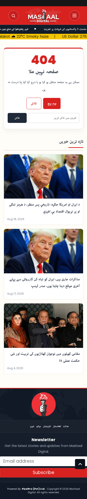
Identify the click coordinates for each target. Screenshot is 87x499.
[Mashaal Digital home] (43, 15)
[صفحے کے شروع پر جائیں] (80, 464)
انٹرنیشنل (47, 426)
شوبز (32, 426)
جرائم (38, 426)
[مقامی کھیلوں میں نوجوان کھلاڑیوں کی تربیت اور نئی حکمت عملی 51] (43, 325)
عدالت (66, 426)
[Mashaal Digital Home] (44, 404)
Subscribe (43, 472)
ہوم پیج (52, 103)
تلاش (34, 103)
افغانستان (57, 426)
